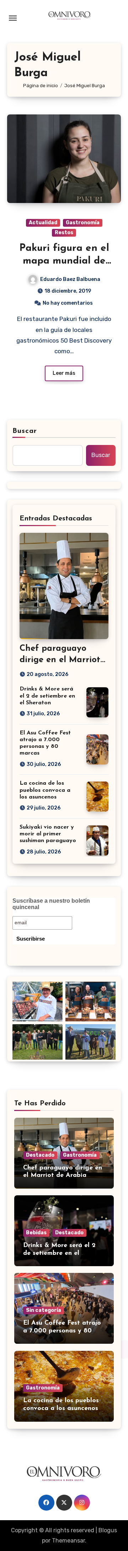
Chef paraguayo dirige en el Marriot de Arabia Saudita (60, 659)
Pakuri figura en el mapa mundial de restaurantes (64, 261)
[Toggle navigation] (12, 18)
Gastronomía (83, 223)
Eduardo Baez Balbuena (70, 279)
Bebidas (36, 1233)
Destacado (40, 1155)
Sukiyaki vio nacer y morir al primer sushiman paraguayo (48, 834)
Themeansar (68, 1540)
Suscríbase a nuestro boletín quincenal (51, 904)
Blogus (107, 1530)
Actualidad (43, 223)
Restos (64, 233)
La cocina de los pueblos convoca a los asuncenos (45, 790)
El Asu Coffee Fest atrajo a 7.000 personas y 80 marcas (62, 1331)
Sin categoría (43, 1310)
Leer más (64, 373)
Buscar (24, 431)
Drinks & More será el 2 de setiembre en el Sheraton (47, 695)
